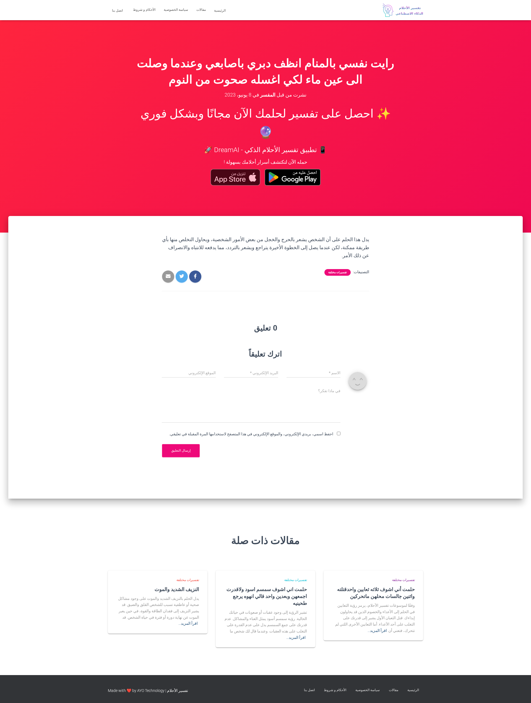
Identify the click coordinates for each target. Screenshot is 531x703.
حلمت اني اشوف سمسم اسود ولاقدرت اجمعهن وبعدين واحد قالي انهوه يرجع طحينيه (267, 596)
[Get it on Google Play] (293, 177)
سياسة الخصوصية (176, 10)
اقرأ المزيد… (377, 630)
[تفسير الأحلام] (402, 10)
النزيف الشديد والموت (177, 589)
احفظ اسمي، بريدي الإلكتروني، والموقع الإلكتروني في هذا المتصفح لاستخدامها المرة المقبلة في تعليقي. (251, 434)
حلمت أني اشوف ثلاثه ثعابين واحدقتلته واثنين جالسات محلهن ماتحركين (376, 592)
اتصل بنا (118, 10)
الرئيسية (220, 10)
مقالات (201, 10)
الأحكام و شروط (144, 10)
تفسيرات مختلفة (337, 272)
